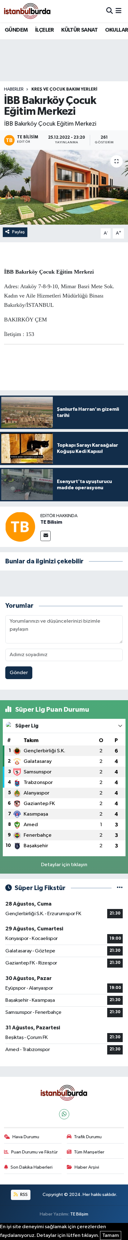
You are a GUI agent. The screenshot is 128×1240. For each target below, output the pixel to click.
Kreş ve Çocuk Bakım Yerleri (64, 89)
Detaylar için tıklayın (64, 864)
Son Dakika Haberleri (32, 1167)
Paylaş (18, 232)
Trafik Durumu (88, 1137)
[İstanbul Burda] (27, 11)
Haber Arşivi (87, 1167)
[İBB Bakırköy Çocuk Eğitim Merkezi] (64, 187)
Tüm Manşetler (89, 1152)
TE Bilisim (51, 522)
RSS (23, 1194)
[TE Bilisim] (20, 526)
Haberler (14, 89)
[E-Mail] (45, 536)
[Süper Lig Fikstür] (120, 888)
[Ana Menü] (118, 11)
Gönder (19, 672)
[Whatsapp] (64, 1114)
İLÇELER (44, 30)
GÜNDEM (16, 30)
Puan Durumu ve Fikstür (34, 1152)
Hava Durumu (25, 1137)
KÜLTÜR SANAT (79, 30)
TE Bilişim (79, 1214)
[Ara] (109, 11)
